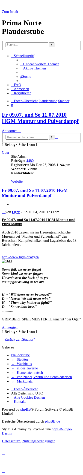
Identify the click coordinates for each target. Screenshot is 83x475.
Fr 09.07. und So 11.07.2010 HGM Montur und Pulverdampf (40, 118)
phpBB (25, 409)
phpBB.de (52, 421)
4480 (30, 161)
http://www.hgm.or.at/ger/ (20, 257)
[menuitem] (39, 64)
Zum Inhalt (10, 12)
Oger (5, 152)
